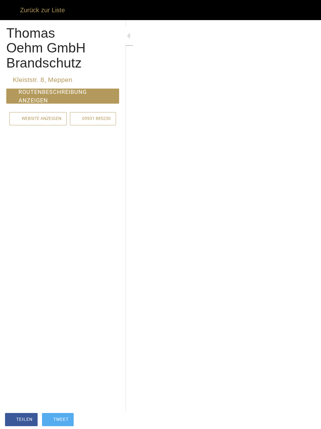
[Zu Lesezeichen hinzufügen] (293, 420)
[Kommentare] (308, 420)
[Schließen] (10, 10)
